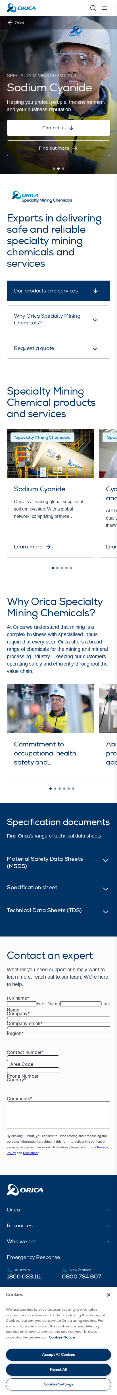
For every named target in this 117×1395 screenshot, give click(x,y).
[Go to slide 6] (73, 788)
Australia (22, 1270)
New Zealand (80, 1270)
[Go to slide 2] (58, 168)
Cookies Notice (62, 1337)
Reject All (58, 1369)
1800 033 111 (24, 1276)
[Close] (109, 1295)
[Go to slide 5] (71, 568)
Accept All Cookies (58, 1354)
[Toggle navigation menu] (104, 8)
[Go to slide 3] (63, 168)
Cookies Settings (58, 1384)
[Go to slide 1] (54, 168)
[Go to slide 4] (66, 568)
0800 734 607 (81, 1276)
